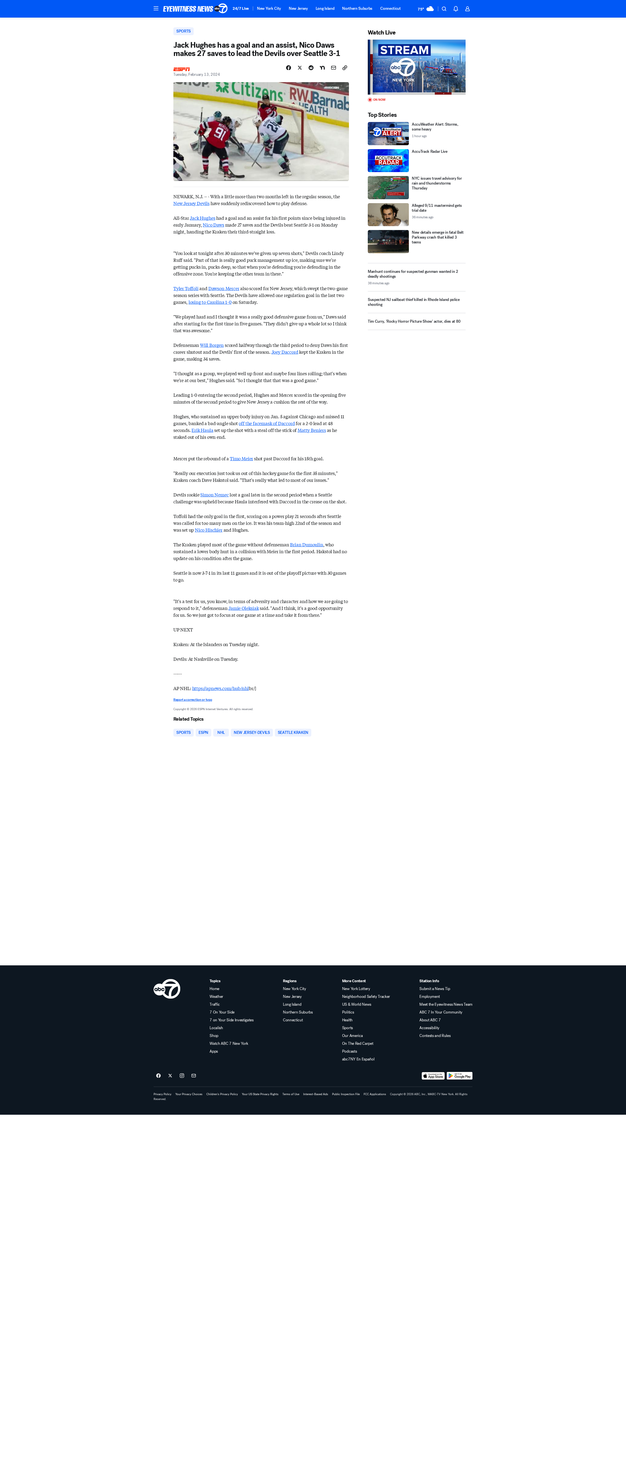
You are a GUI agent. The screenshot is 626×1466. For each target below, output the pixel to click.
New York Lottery (356, 989)
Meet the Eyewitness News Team (445, 1004)
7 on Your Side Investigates (231, 1020)
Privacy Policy (162, 1094)
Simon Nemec (214, 494)
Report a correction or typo (192, 699)
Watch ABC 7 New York (229, 1044)
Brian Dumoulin (306, 544)
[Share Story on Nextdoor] (322, 68)
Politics (348, 1012)
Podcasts (349, 1051)
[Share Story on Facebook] (288, 68)
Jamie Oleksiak (243, 608)
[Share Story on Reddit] (311, 68)
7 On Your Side (222, 1012)
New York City (269, 8)
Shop (214, 1036)
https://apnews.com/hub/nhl (220, 688)
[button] (156, 8)
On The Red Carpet (357, 1044)
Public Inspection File (346, 1094)
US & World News (356, 1004)
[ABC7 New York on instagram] (182, 1076)
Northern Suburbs (357, 8)
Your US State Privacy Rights (260, 1094)
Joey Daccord (284, 352)
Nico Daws (213, 224)
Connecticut (390, 8)
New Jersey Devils (191, 203)
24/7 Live (241, 8)
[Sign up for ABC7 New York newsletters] (194, 1076)
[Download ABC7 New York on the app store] (433, 1076)
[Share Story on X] (300, 68)
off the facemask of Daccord (267, 423)
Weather (216, 997)
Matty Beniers (312, 430)
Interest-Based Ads (315, 1094)
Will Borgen (212, 345)
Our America (352, 1036)
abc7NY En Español (358, 1059)
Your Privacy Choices (188, 1094)
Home (214, 989)
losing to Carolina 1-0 (210, 302)
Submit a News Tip (434, 989)
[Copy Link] (345, 68)
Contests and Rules (434, 1036)
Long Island (325, 8)
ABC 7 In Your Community (440, 1012)
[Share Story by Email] (333, 68)
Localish (216, 1028)
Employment (429, 997)
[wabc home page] (167, 989)
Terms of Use (290, 1094)
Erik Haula (202, 430)
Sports (347, 1028)
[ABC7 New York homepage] (195, 8)
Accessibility (429, 1028)
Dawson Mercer (223, 288)
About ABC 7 (430, 1020)
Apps (214, 1051)
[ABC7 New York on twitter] (170, 1076)
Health (347, 1020)
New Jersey (298, 8)
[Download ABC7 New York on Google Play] (459, 1076)
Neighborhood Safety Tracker (366, 997)
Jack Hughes (202, 218)
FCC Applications (375, 1094)
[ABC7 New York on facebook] (158, 1076)
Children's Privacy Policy (222, 1094)
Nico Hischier (209, 530)
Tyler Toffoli (186, 288)
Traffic (215, 1004)
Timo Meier (241, 458)
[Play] (417, 67)
